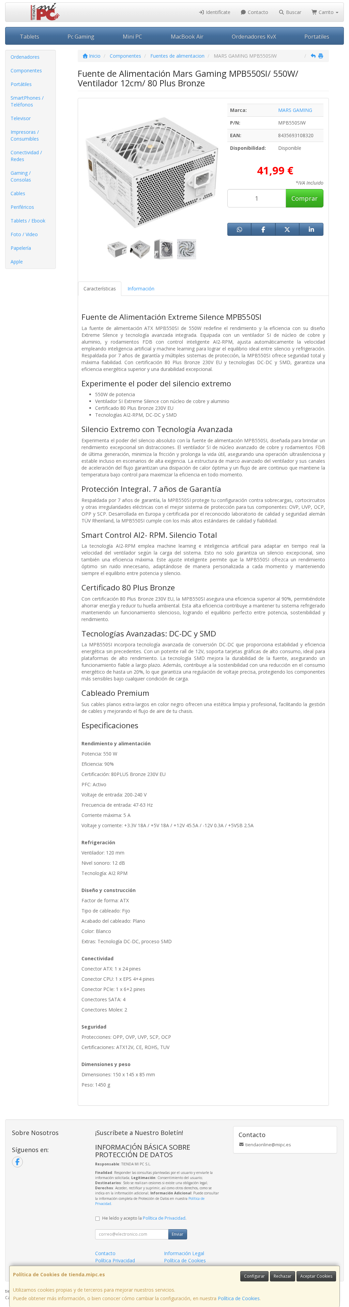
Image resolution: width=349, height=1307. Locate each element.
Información (140, 288)
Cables (18, 193)
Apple (17, 261)
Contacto (257, 12)
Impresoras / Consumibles (25, 135)
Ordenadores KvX (254, 36)
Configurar (254, 1276)
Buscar (293, 12)
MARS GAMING (295, 110)
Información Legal (184, 1253)
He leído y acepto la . (144, 1218)
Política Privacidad (115, 1260)
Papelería (21, 248)
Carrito (326, 12)
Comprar (304, 198)
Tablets (29, 36)
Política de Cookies (239, 1298)
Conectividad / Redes (26, 155)
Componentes (26, 70)
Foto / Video (24, 234)
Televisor (21, 118)
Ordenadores (25, 57)
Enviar (177, 1234)
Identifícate (217, 12)
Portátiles (21, 84)
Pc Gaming (80, 36)
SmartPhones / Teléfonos (27, 101)
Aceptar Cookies (316, 1276)
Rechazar (282, 1276)
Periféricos (22, 207)
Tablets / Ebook (28, 220)
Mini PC (132, 36)
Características (100, 288)
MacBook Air (187, 36)
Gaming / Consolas (21, 176)
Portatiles (316, 36)
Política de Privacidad (164, 1218)
